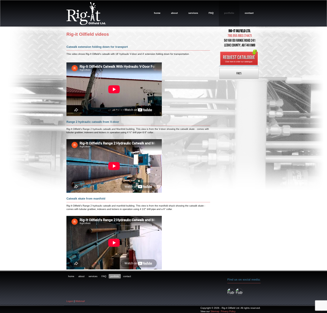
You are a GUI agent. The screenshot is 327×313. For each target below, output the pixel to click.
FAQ (211, 13)
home (157, 13)
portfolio (229, 13)
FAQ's (239, 73)
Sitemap (215, 311)
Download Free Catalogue (239, 58)
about (174, 13)
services (193, 13)
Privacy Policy (228, 311)
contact (249, 13)
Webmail (80, 301)
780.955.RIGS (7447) (240, 36)
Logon (69, 301)
